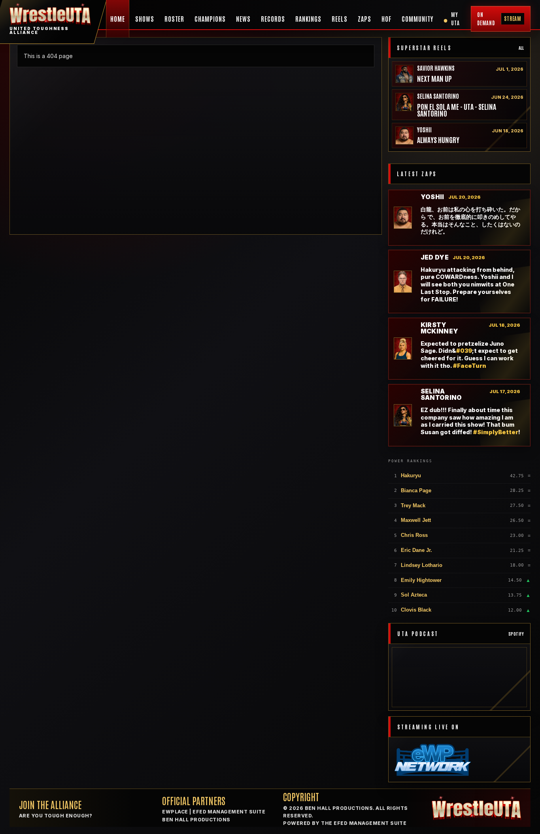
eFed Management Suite (229, 812)
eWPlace (175, 812)
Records (273, 19)
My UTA (451, 18)
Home (117, 19)
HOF (386, 19)
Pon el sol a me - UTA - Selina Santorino (456, 110)
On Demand (499, 18)
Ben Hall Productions (196, 820)
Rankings (308, 19)
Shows (144, 19)
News (243, 19)
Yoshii (424, 129)
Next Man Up (434, 78)
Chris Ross (414, 535)
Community (417, 19)
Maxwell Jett (416, 520)
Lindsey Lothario (421, 565)
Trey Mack (413, 505)
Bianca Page (416, 490)
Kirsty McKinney (440, 328)
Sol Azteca (414, 595)
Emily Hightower (421, 580)
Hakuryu (411, 475)
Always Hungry (438, 139)
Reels (339, 19)
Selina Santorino (438, 96)
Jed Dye (435, 257)
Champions (210, 19)
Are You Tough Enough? (55, 816)
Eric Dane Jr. (416, 550)
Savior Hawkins (436, 68)
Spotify (516, 633)
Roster (174, 19)
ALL (521, 47)
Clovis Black (416, 610)
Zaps (364, 19)
